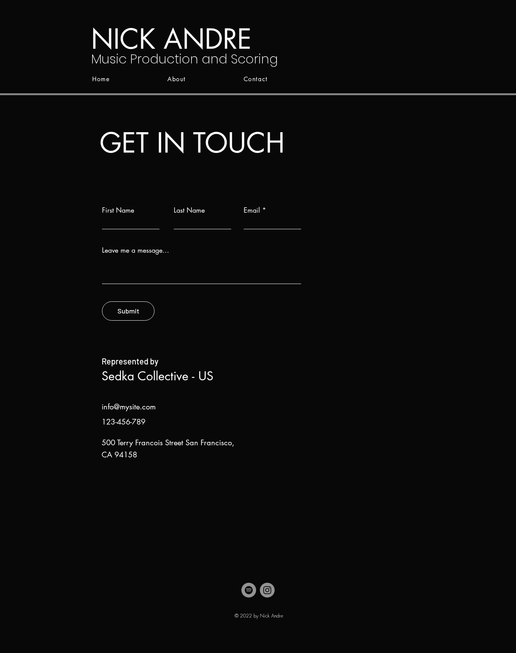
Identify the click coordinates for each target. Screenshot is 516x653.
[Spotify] (248, 590)
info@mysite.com (129, 407)
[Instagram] (267, 590)
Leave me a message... (135, 250)
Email (252, 210)
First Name (118, 210)
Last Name (189, 210)
